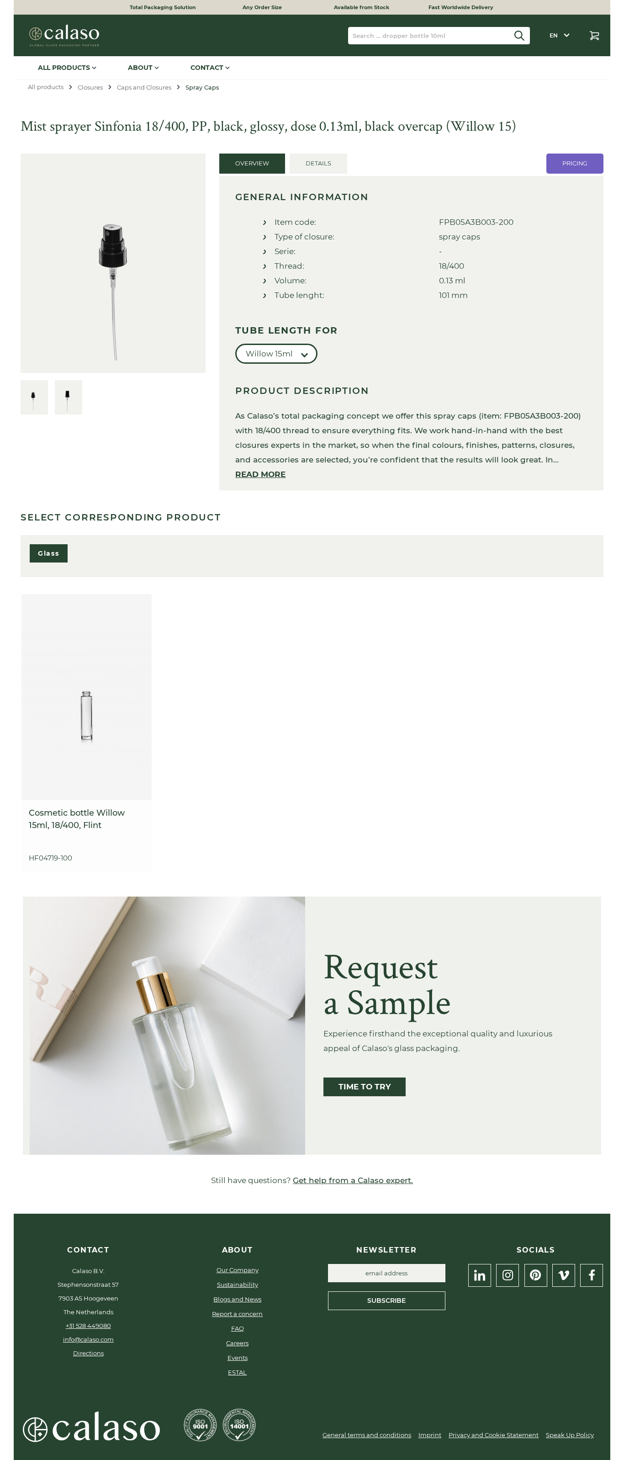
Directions (88, 1353)
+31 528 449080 (88, 1325)
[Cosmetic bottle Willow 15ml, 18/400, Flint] (86, 697)
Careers (237, 1343)
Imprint (429, 1435)
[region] (113, 284)
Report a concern (237, 1313)
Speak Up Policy (570, 1435)
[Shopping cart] (594, 36)
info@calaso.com (88, 1339)
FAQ (237, 1328)
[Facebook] (591, 1275)
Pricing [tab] (574, 163)
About (141, 68)
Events (237, 1357)
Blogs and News (237, 1299)
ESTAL (237, 1372)
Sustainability (237, 1284)
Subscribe (386, 1300)
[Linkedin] (479, 1275)
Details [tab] (318, 163)
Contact (207, 68)
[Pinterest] (535, 1275)
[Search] (519, 36)
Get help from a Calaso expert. (353, 1180)
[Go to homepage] (64, 35)
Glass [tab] (48, 553)
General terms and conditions (367, 1435)
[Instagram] (507, 1275)
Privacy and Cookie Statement (494, 1435)
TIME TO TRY (364, 1086)
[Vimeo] (563, 1275)
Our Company (238, 1270)
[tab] (252, 164)
